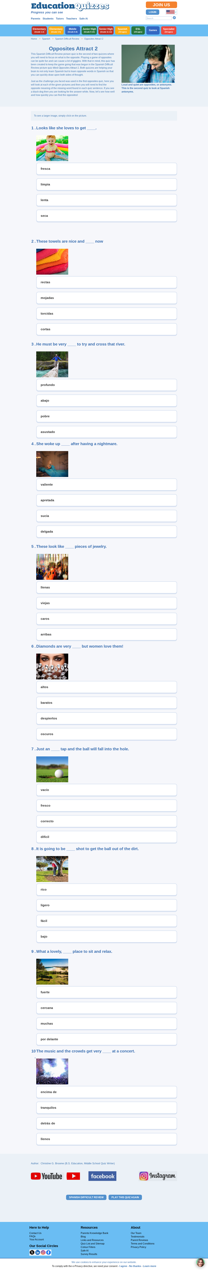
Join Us (161, 4)
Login (152, 12)
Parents (35, 18)
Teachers (71, 18)
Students (48, 18)
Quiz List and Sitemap (92, 1243)
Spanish (46, 38)
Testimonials (137, 1236)
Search (174, 17)
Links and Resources (92, 1240)
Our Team (136, 1233)
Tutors (60, 18)
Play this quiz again (125, 1197)
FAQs (32, 1236)
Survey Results (89, 1254)
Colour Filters (88, 1247)
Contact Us (35, 1233)
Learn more (149, 1266)
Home (34, 38)
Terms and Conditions (142, 1243)
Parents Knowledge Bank (94, 1233)
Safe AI (84, 1250)
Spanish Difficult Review (67, 38)
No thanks (135, 1266)
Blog (83, 1236)
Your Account (36, 1239)
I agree (123, 1266)
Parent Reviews (139, 1240)
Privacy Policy (138, 1247)
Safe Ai (83, 18)
